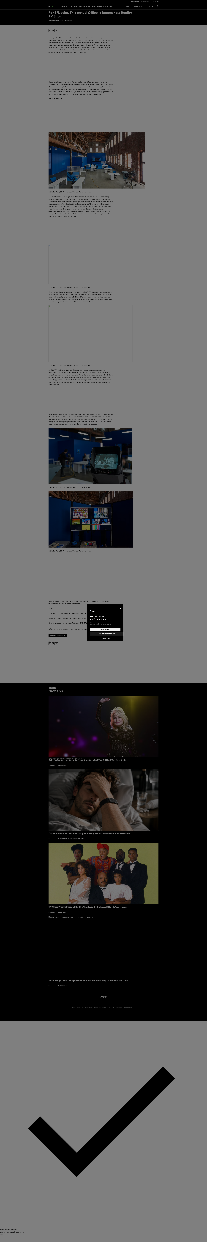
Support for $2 (105, 629)
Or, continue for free (105, 638)
